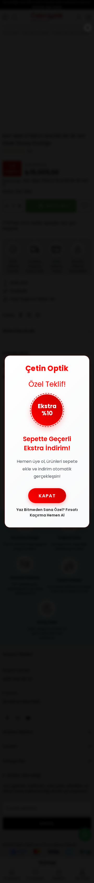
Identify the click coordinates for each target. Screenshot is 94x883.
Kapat (47, 495)
